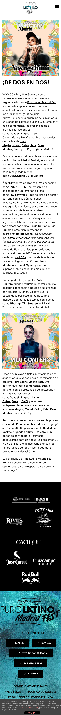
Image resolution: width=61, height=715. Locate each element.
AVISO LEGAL (12, 691)
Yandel (14, 133)
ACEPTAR (32, 713)
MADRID (19, 642)
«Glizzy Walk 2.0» (24, 202)
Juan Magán (15, 409)
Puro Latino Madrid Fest (41, 102)
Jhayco (24, 133)
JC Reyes (28, 149)
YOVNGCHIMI (10, 94)
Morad (16, 145)
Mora (15, 137)
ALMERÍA (33, 673)
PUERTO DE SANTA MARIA (33, 653)
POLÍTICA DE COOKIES (42, 691)
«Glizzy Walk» (19, 194)
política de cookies (30, 708)
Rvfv (33, 145)
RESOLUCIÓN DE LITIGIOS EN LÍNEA (30, 697)
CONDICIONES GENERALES (30, 686)
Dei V (24, 137)
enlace (12, 466)
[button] (57, 6)
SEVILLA (46, 642)
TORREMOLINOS (33, 663)
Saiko (25, 145)
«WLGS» (20, 257)
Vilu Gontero (29, 94)
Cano (17, 149)
